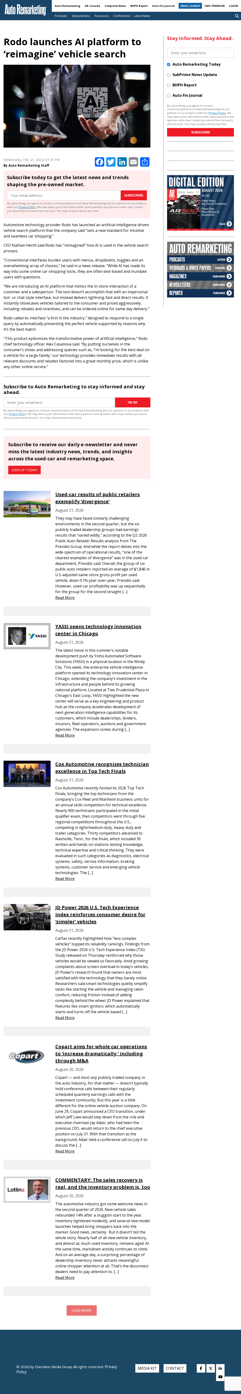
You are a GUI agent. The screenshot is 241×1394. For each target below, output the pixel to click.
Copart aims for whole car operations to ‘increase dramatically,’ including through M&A (101, 1053)
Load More (82, 1310)
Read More (65, 597)
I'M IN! (133, 402)
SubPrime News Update (195, 74)
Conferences (121, 16)
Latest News (142, 16)
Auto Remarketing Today (197, 64)
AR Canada (92, 6)
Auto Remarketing (67, 6)
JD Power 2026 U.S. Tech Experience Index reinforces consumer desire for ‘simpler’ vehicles (100, 914)
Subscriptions (81, 16)
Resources (101, 16)
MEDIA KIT (147, 1368)
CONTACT (175, 1368)
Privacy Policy (27, 207)
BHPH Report (139, 6)
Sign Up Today (24, 470)
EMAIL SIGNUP (190, 6)
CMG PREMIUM (215, 6)
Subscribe (133, 195)
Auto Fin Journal (163, 6)
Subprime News (115, 6)
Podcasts (61, 16)
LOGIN (233, 6)
